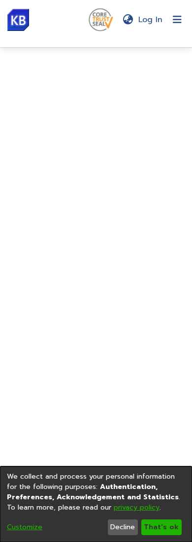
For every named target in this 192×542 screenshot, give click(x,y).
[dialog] (96, 504)
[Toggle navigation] (177, 19)
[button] (18, 19)
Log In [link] (150, 20)
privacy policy (137, 507)
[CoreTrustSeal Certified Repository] (101, 19)
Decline (122, 527)
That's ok (161, 527)
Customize (24, 527)
